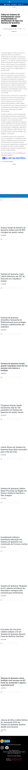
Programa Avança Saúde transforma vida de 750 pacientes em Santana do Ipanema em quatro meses (12, 408)
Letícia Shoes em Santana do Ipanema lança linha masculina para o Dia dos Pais (14, 449)
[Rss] (21, 747)
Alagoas (14, 25)
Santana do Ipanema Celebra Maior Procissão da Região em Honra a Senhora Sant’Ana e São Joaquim (14, 492)
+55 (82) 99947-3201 (17, 760)
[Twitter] (11, 747)
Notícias (8, 4)
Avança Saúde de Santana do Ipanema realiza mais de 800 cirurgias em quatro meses (13, 230)
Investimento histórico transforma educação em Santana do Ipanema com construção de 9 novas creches (14, 540)
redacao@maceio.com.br (16, 758)
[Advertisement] (14, 9)
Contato (19, 4)
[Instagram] (2, 747)
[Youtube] (16, 747)
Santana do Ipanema (8, 161)
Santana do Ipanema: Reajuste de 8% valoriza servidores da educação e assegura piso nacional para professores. (14, 589)
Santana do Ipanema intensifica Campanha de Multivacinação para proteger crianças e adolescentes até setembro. (13, 322)
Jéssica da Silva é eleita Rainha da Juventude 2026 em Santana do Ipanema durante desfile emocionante (14, 723)
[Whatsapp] (26, 747)
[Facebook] (7, 747)
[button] (23, 4)
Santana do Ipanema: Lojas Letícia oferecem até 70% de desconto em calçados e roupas (13, 277)
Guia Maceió (14, 4)
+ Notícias (14, 196)
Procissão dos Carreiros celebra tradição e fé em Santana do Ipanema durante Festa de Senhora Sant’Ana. (13, 632)
